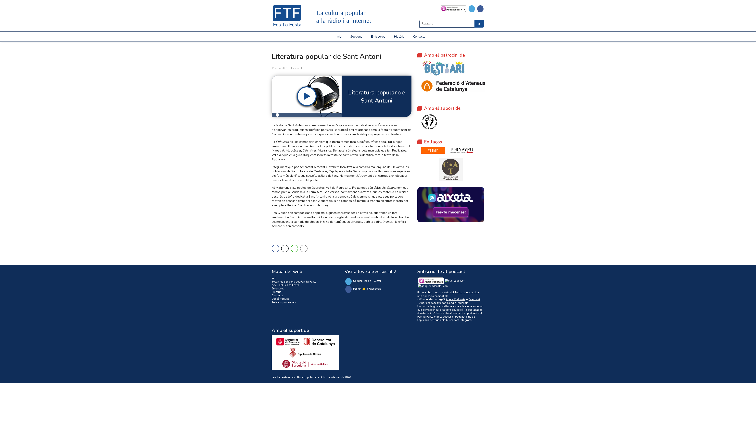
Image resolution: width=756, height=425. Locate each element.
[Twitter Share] (285, 248)
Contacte (419, 36)
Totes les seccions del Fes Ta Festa (294, 282)
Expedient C (297, 68)
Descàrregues (280, 299)
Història (399, 36)
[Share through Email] (304, 248)
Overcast (474, 299)
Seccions (356, 36)
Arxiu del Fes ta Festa (285, 285)
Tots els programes (284, 302)
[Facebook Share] (275, 248)
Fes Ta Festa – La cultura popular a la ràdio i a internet (306, 377)
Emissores (378, 36)
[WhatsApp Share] (294, 248)
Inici (339, 36)
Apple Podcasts (455, 299)
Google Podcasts (457, 303)
